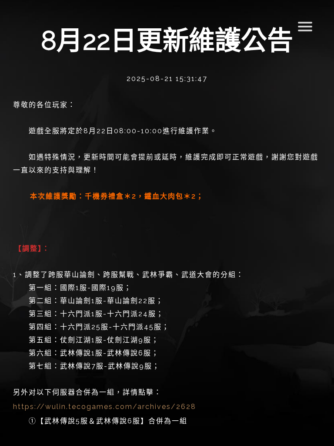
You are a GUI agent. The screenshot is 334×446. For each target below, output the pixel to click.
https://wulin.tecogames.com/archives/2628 (104, 406)
